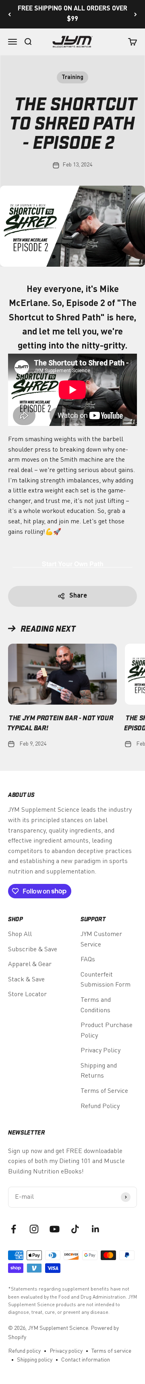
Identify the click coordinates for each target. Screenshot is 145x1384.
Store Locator (27, 994)
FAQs (88, 959)
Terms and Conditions (96, 1005)
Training (72, 77)
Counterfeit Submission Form (105, 980)
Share (78, 596)
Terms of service (111, 1351)
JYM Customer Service (101, 939)
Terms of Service (104, 1091)
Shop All (20, 934)
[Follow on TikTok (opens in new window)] (75, 1229)
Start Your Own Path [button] (73, 563)
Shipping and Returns (99, 1071)
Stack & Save (26, 980)
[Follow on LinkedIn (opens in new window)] (95, 1229)
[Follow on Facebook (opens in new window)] (13, 1229)
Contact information (85, 1360)
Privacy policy (66, 1351)
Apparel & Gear (30, 964)
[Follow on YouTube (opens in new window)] (54, 1229)
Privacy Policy (100, 1051)
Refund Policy (100, 1106)
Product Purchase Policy (107, 1030)
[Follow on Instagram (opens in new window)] (34, 1229)
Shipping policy (34, 1360)
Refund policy (24, 1351)
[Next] (135, 14)
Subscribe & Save (32, 949)
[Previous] (9, 14)
